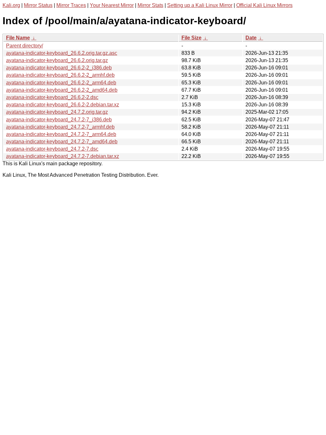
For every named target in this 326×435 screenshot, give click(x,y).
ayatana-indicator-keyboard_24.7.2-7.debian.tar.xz (62, 156)
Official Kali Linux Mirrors (264, 5)
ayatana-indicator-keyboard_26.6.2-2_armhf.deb (60, 75)
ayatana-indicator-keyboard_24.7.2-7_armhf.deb (60, 127)
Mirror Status (38, 5)
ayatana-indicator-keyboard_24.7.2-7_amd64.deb (61, 141)
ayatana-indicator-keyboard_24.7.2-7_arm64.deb (61, 134)
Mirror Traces (71, 5)
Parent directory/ (24, 45)
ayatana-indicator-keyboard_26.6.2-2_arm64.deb (61, 82)
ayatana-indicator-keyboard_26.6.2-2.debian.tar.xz (62, 104)
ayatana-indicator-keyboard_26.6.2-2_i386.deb (59, 67)
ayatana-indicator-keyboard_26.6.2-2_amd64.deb (61, 90)
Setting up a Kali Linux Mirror (199, 5)
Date (251, 37)
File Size (191, 37)
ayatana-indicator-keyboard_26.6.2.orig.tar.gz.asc (61, 53)
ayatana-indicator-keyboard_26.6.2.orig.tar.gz (57, 60)
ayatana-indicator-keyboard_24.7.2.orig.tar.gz (57, 112)
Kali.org (11, 5)
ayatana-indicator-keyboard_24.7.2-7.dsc (52, 149)
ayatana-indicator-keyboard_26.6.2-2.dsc (52, 97)
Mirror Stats (150, 5)
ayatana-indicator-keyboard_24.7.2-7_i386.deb (59, 119)
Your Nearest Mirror (112, 5)
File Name (18, 37)
